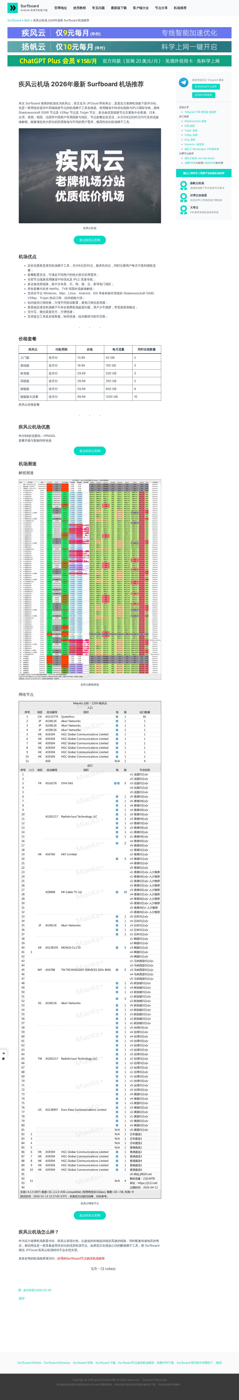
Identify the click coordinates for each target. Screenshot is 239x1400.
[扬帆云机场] (183, 185)
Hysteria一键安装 (194, 144)
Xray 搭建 (189, 139)
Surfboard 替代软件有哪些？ (195, 1362)
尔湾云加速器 (198, 195)
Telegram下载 (192, 111)
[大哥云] (183, 210)
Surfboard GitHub (29, 1362)
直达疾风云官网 (89, 240)
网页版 (204, 111)
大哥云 (194, 207)
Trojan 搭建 (190, 130)
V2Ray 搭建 (190, 134)
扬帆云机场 (197, 183)
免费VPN (189, 162)
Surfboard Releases (57, 1362)
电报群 (212, 111)
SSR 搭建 (189, 125)
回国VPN (209, 162)
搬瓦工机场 (190, 158)
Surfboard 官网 (83, 1362)
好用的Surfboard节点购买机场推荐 (81, 1258)
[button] (3, 1054)
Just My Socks (205, 158)
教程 (27, 20)
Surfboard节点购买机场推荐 (136, 1362)
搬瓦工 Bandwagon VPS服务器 (201, 148)
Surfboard (30, 6)
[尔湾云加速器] (183, 197)
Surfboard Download (155, 1379)
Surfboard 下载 (105, 1362)
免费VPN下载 (165, 1362)
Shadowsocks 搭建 (195, 121)
